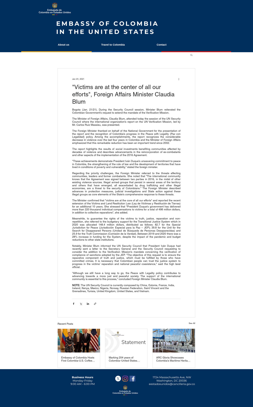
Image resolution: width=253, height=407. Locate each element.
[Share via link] (95, 303)
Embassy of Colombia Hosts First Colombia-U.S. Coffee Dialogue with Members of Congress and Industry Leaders (77, 359)
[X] (118, 378)
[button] (76, 44)
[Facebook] (132, 378)
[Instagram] (125, 378)
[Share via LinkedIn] (88, 303)
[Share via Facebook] (73, 303)
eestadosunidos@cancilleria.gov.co (172, 384)
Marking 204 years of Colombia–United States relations (123, 359)
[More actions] (179, 79)
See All (192, 323)
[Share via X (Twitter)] (80, 303)
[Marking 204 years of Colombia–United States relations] (126, 340)
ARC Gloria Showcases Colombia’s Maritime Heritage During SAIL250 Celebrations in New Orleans (173, 359)
